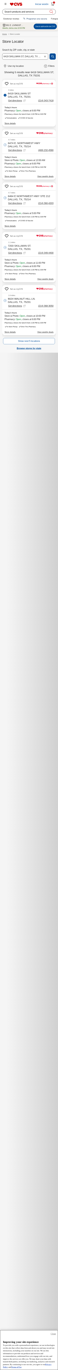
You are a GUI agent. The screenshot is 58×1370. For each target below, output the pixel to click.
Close (53, 1334)
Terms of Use (16, 1367)
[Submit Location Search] (53, 56)
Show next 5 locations (29, 341)
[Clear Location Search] (45, 56)
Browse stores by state (29, 348)
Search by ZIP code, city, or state (18, 50)
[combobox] (25, 56)
